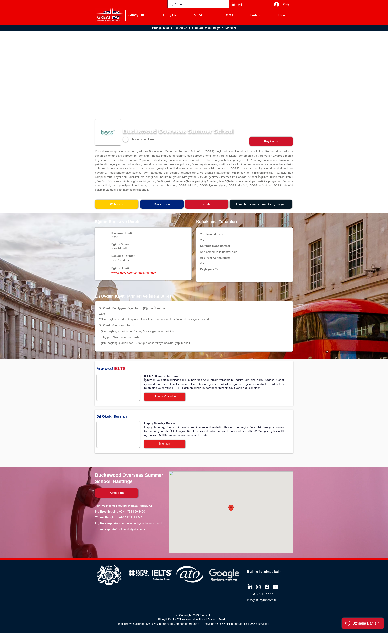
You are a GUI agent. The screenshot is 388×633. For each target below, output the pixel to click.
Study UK (136, 15)
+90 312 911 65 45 (260, 594)
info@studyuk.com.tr (132, 529)
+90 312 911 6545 (130, 517)
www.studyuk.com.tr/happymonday (133, 272)
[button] (271, 141)
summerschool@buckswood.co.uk (141, 523)
